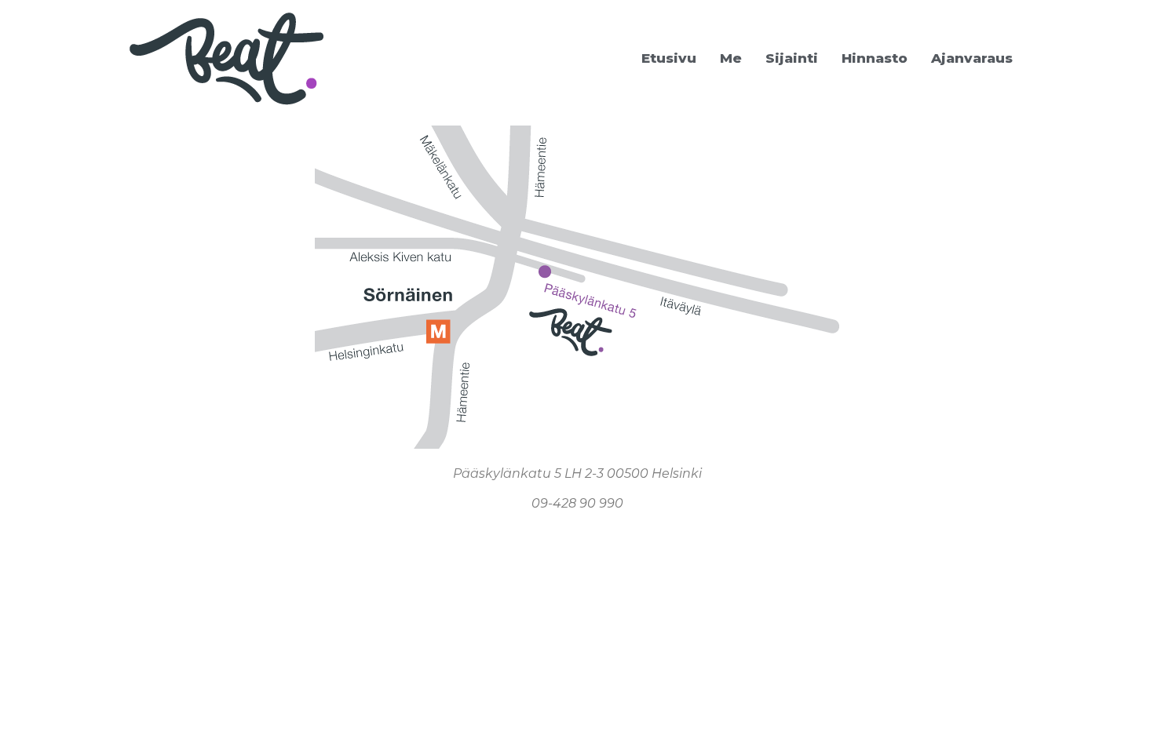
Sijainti (791, 58)
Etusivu (668, 58)
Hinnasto (874, 58)
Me (731, 58)
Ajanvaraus (972, 58)
